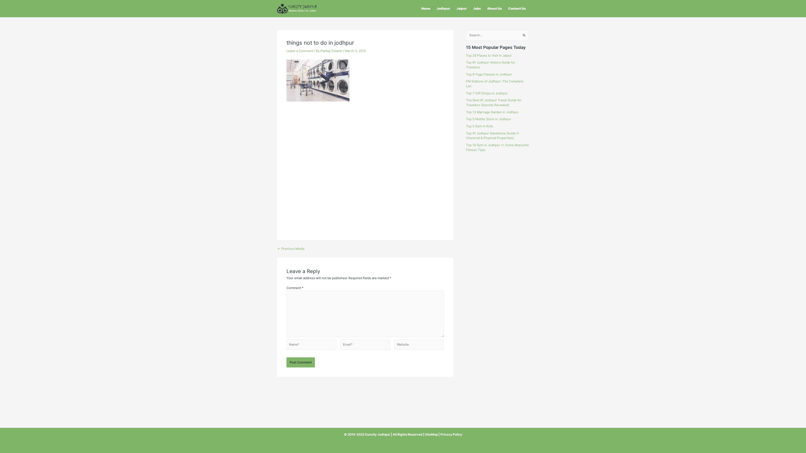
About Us (494, 8)
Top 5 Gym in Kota (479, 126)
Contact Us (517, 8)
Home (425, 8)
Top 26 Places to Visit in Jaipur (489, 55)
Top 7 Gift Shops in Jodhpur (487, 93)
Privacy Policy (451, 434)
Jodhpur (443, 8)
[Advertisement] (365, 136)
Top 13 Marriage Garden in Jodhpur (492, 112)
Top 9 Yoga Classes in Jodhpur (489, 74)
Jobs (477, 8)
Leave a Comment (300, 51)
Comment (295, 288)
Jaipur (462, 8)
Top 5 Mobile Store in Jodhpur (488, 119)
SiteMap (431, 434)
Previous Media (290, 248)
